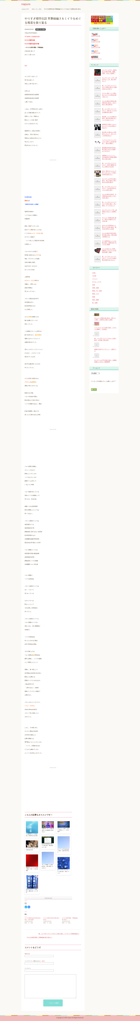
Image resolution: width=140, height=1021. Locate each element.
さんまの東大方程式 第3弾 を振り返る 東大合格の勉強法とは (109, 235)
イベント (94, 278)
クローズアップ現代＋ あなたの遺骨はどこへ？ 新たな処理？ (63, 830)
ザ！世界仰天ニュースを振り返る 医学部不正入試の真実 (32, 835)
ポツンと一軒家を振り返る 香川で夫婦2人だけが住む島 (109, 219)
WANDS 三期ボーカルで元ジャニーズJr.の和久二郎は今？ (109, 126)
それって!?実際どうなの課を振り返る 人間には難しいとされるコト (47, 866)
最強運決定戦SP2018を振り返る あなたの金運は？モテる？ (109, 149)
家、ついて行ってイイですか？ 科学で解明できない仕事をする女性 (109, 165)
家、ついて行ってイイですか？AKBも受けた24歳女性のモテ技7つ (109, 87)
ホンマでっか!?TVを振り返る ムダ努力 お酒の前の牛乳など (64, 851)
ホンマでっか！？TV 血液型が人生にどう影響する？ (109, 211)
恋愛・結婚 (95, 287)
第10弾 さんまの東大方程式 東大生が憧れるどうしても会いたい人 (109, 118)
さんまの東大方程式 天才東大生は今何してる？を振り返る (109, 196)
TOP (26, 9)
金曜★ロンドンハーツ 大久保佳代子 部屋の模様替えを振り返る (109, 157)
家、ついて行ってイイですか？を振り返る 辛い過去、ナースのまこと (109, 203)
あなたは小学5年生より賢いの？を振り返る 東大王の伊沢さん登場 (109, 227)
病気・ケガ (95, 293)
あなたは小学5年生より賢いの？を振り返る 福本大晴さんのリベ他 (47, 845)
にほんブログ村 (95, 36)
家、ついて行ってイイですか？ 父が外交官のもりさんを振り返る (109, 188)
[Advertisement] (53, 172)
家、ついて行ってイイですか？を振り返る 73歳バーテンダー (63, 871)
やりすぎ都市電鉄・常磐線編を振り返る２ (39, 937)
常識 (93, 284)
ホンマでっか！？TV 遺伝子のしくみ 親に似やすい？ (109, 79)
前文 (26, 65)
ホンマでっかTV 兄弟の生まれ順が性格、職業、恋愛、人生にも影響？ (109, 71)
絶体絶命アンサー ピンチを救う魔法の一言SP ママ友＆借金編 (32, 869)
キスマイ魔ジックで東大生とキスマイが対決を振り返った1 (109, 95)
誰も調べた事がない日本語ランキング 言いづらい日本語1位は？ (109, 134)
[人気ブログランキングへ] (94, 57)
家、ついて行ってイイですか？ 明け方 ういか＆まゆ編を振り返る (109, 110)
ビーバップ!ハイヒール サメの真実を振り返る (32, 849)
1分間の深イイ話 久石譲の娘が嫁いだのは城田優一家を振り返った (48, 830)
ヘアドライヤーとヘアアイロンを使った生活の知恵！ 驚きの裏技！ (109, 141)
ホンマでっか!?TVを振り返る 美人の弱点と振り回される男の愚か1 (109, 180)
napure (25, 4)
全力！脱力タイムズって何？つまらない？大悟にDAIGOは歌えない (109, 172)
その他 (94, 275)
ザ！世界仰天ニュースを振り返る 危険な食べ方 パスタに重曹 (110, 242)
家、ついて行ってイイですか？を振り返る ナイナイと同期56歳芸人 (59, 933)
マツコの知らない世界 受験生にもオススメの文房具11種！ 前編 (109, 250)
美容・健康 (95, 299)
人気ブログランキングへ (96, 58)
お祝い (94, 272)
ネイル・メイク (96, 281)
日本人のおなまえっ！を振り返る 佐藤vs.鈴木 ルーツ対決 (32, 891)
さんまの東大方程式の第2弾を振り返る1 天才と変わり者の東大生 (109, 102)
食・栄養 (94, 302)
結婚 (93, 296)
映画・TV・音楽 (40, 29)
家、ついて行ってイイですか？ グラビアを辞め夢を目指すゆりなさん (109, 258)
